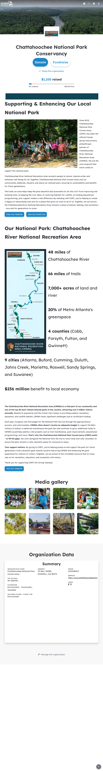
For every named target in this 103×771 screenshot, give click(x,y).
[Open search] (89, 3)
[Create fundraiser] (84, 3)
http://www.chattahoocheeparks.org (84, 578)
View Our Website (14, 214)
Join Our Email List (36, 214)
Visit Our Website (14, 468)
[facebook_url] (68, 584)
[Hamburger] (98, 3)
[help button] (98, 766)
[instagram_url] (71, 584)
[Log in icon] (93, 3)
